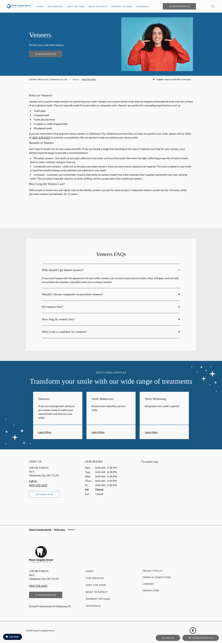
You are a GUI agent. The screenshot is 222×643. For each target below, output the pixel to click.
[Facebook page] (193, 630)
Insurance (142, 6)
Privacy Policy (152, 570)
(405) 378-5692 (89, 79)
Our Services (55, 6)
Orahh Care (150, 590)
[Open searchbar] (212, 6)
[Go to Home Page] (19, 6)
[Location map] (167, 487)
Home (40, 6)
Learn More (44, 432)
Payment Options (122, 6)
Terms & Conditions (156, 577)
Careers (148, 583)
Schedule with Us (179, 6)
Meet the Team (76, 6)
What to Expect (98, 6)
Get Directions (44, 494)
